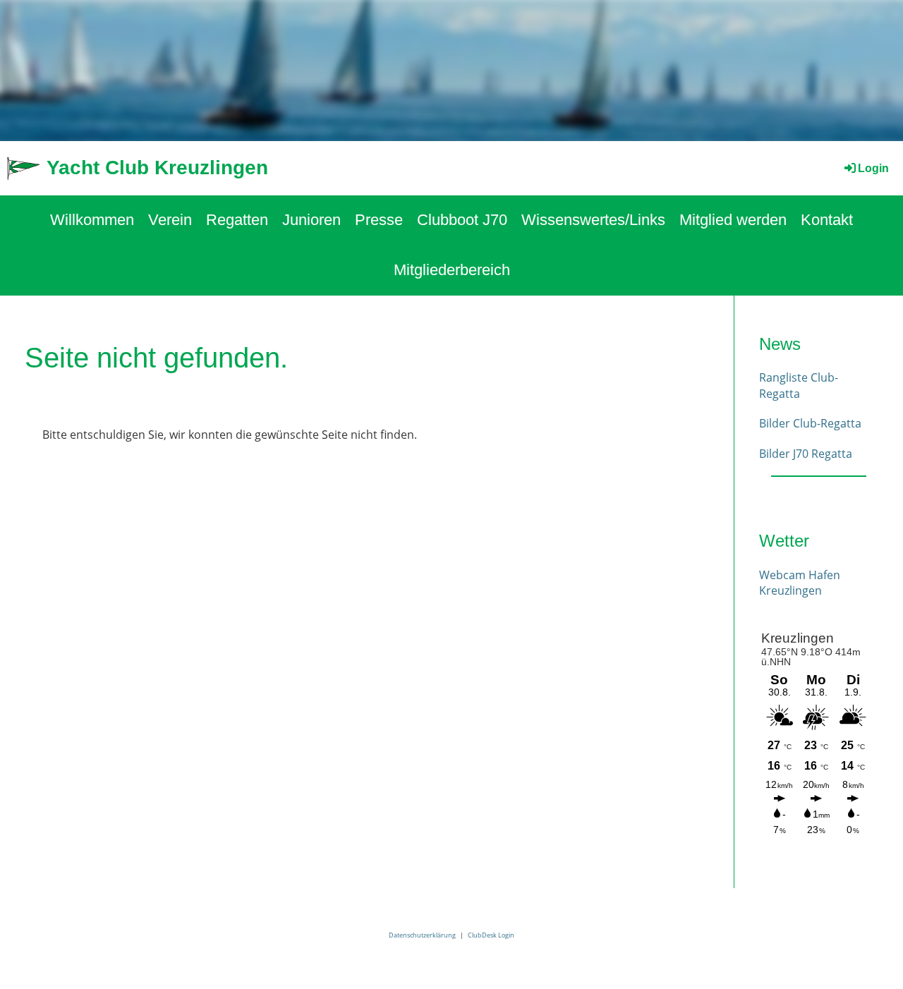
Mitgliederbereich (452, 270)
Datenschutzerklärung (422, 935)
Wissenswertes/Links (593, 220)
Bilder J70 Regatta (805, 453)
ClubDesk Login (491, 935)
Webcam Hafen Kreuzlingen (799, 582)
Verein (170, 220)
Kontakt (827, 220)
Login (873, 168)
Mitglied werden (733, 220)
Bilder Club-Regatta (810, 423)
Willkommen (92, 220)
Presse (379, 220)
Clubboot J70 (462, 220)
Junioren (311, 220)
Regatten (237, 220)
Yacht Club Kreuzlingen (157, 167)
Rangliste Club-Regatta (798, 385)
